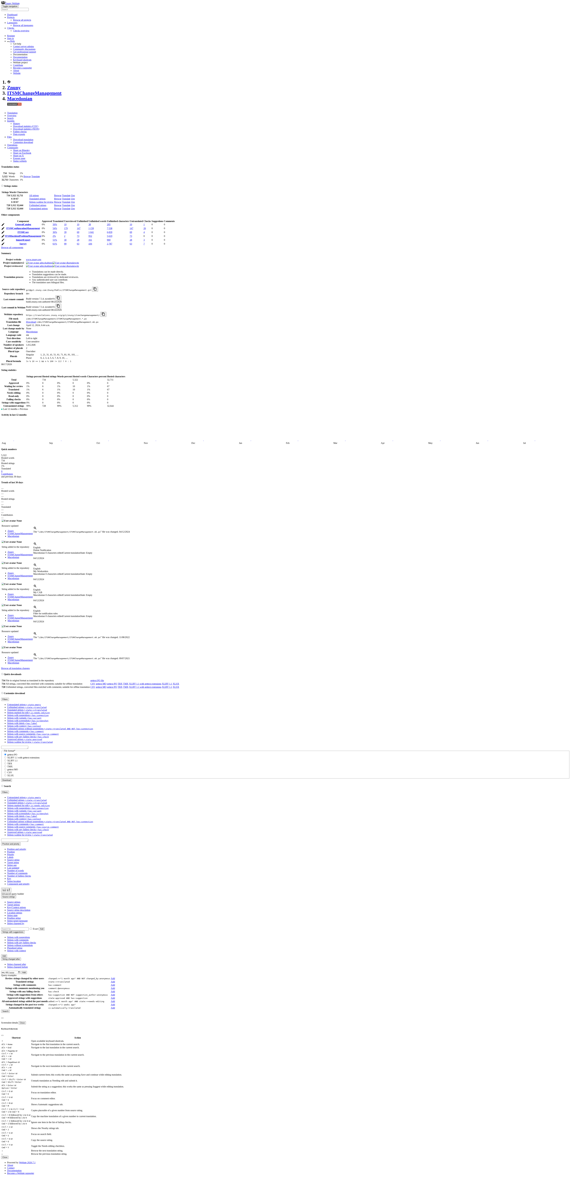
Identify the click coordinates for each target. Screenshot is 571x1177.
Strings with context (16, 950)
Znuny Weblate (12, 3)
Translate (35, 176)
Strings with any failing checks (21, 942)
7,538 (109, 228)
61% (55, 244)
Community (12, 147)
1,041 (91, 232)
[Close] (2, 1035)
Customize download (23, 142)
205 (108, 224)
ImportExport (23, 240)
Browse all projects (22, 20)
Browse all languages (23, 25)
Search (10, 118)
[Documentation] (2, 186)
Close (22, 1023)
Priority (10, 854)
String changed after (16, 964)
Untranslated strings (38, 208)
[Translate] (3, 225)
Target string (13, 862)
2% (54, 236)
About (16, 70)
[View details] (35, 529)
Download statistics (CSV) (25, 126)
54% (55, 228)
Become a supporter (22, 68)
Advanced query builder (12, 894)
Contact (10, 1168)
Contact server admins (23, 46)
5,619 (109, 236)
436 (90, 244)
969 (108, 240)
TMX (125, 683)
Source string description (18, 910)
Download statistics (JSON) (26, 129)
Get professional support (24, 52)
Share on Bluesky (21, 150)
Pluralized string (14, 948)
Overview (12, 115)
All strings (34, 195)
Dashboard (12, 14)
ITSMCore (23, 232)
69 (78, 232)
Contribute (18, 65)
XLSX (176, 683)
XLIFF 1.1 (167, 683)
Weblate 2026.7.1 (27, 1162)
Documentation (20, 57)
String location (14, 881)
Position (11, 852)
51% (55, 240)
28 (78, 240)
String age (12, 865)
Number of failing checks (19, 876)
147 (78, 228)
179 (66, 228)
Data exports (19, 134)
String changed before (17, 967)
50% (55, 224)
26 (144, 228)
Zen (73, 195)
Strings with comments (18, 940)
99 (65, 244)
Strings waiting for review (41, 202)
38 (89, 224)
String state (12, 915)
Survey (23, 244)
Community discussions (24, 49)
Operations (12, 145)
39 (65, 232)
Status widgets (20, 161)
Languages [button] (12, 22)
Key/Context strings (16, 907)
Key (9, 878)
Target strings (13, 904)
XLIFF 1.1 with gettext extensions (145, 683)
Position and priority (16, 849)
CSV (92, 683)
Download (31, 322)
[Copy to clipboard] (95, 289)
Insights (10, 121)
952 (90, 236)
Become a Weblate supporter (20, 1173)
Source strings (13, 902)
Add (41, 929)
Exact (35, 929)
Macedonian (19, 98)
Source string (13, 860)
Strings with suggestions (18, 937)
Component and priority (18, 884)
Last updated (13, 868)
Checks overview (21, 30)
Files (9, 137)
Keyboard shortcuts (22, 60)
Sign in (10, 38)
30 (65, 240)
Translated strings (37, 198)
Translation (12, 113)
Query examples (9, 975)
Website (17, 73)
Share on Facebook (22, 153)
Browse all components (12, 247)
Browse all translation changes (15, 668)
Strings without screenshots (20, 945)
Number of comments (17, 873)
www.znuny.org (33, 259)
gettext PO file (97, 680)
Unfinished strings (37, 205)
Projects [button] (11, 17)
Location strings (14, 912)
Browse (27, 176)
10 (65, 224)
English (36, 547)
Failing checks (20, 131)
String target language (17, 920)
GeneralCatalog (23, 224)
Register (11, 35)
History (16, 123)
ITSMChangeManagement (34, 93)
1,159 (91, 228)
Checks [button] (10, 28)
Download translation (23, 139)
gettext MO (101, 683)
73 (78, 236)
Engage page (19, 158)
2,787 (109, 244)
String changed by (15, 923)
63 (78, 244)
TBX (120, 683)
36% (55, 232)
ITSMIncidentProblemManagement (23, 236)
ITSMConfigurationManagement (23, 228)
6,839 (109, 232)
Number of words (15, 870)
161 (90, 240)
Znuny (14, 87)
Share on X (18, 155)
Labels (10, 857)
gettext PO (112, 683)
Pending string (14, 918)
